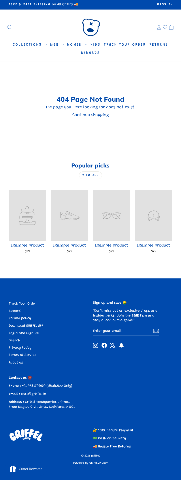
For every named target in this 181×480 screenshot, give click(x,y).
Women (75, 45)
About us (16, 362)
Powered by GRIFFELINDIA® (90, 463)
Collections (28, 45)
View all (90, 175)
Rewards (90, 53)
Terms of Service (22, 355)
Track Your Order (125, 45)
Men (55, 45)
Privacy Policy (20, 348)
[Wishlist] (165, 27)
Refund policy (20, 318)
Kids (95, 45)
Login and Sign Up (24, 333)
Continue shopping (90, 115)
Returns (158, 45)
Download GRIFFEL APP (26, 326)
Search (14, 340)
